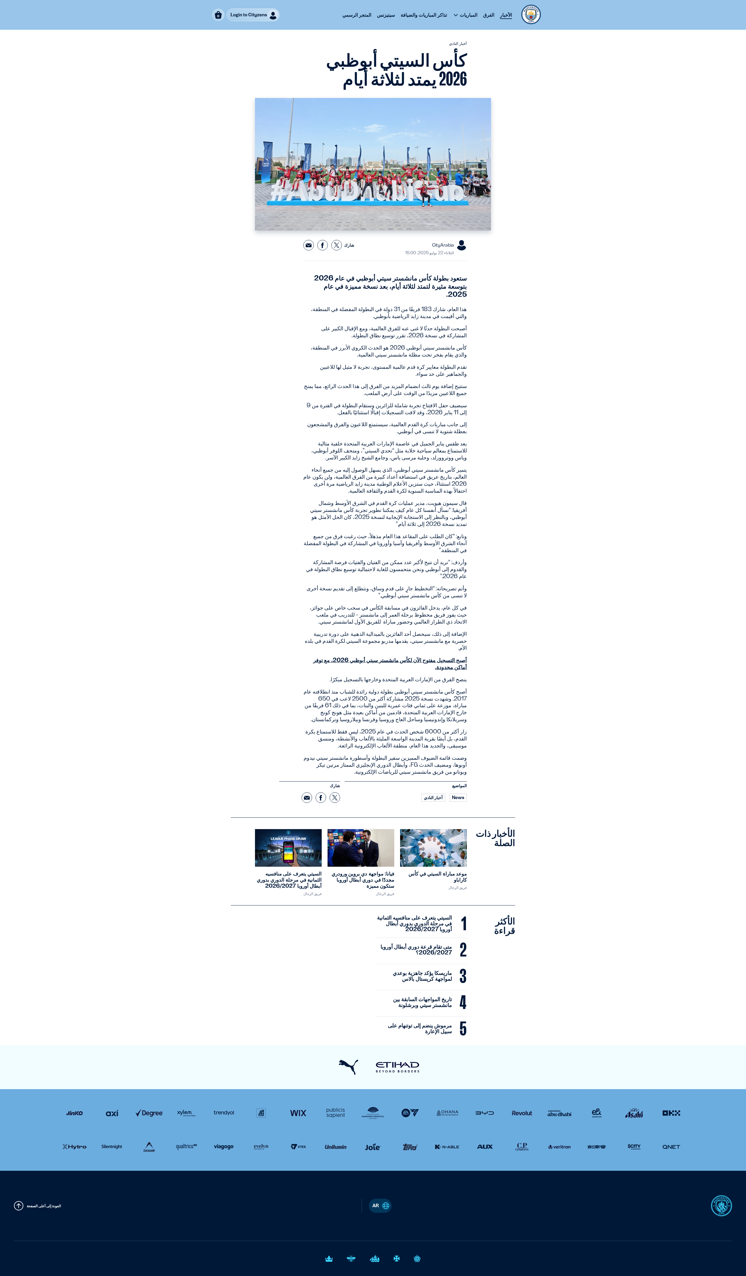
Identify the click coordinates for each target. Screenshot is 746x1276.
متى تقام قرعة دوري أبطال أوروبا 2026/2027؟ (416, 950)
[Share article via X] (336, 245)
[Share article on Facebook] (322, 245)
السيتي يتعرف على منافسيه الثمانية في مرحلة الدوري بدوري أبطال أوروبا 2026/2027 (414, 923)
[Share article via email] (308, 245)
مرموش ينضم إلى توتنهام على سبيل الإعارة (420, 1028)
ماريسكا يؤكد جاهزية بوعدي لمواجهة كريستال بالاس (422, 976)
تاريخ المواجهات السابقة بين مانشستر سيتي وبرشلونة (422, 1002)
